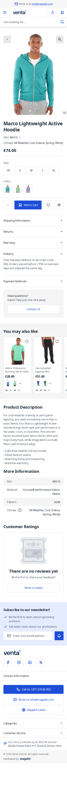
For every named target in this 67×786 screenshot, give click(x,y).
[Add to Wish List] (48, 205)
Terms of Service (46, 745)
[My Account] (52, 12)
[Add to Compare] (59, 205)
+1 (20, 383)
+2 (19, 390)
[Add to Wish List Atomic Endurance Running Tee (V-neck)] (26, 341)
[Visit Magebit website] (25, 758)
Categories (10, 723)
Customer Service (14, 733)
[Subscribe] (59, 635)
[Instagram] (18, 662)
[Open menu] (5, 12)
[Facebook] (7, 662)
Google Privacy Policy (19, 745)
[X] (40, 662)
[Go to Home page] (19, 12)
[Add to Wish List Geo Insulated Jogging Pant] (57, 341)
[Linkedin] (29, 662)
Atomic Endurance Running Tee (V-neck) (16, 372)
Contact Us (33, 309)
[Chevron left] (7, 39)
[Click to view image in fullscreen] (60, 39)
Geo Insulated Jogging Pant (43, 372)
